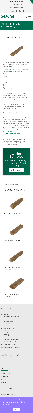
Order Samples (16, 170)
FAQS (20, 1)
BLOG (11, 1)
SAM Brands (6, 373)
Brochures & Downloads (10, 394)
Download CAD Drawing (12, 134)
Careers (5, 382)
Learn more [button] (5, 404)
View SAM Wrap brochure (13, 132)
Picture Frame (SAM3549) (12, 214)
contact (9, 69)
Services (5, 379)
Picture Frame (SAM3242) (12, 294)
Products (5, 376)
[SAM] (8, 17)
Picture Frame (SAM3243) (12, 241)
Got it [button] (16, 409)
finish (19, 125)
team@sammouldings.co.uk (17, 7)
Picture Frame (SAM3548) (12, 267)
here (18, 99)
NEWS (16, 1)
